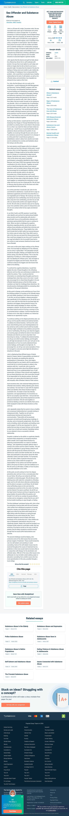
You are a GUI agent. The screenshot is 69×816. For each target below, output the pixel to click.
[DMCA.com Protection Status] (63, 716)
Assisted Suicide (28, 764)
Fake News (27, 758)
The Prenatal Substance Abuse (16, 674)
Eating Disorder (49, 764)
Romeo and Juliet (8, 730)
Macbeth (47, 727)
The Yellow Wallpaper (29, 747)
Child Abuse (7, 733)
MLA (17, 574)
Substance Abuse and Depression (49, 626)
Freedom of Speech (29, 741)
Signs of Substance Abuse (53, 102)
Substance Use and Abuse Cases (53, 126)
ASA (35, 574)
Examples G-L (7, 750)
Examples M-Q (28, 750)
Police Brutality (28, 730)
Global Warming (8, 727)
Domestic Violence (29, 761)
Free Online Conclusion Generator (33, 781)
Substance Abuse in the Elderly (16, 626)
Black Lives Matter (49, 733)
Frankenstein (48, 735)
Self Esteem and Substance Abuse (18, 662)
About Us (52, 792)
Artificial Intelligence (29, 755)
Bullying (6, 735)
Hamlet (26, 735)
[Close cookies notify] (67, 808)
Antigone (47, 758)
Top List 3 (47, 772)
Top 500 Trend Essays (9, 784)
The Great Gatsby (49, 730)
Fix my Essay (7, 781)
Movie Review (48, 752)
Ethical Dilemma (8, 758)
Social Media (7, 752)
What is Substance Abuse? (53, 94)
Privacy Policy (53, 797)
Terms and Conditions (55, 802)
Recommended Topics (50, 770)
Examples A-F (48, 747)
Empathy (18, 22)
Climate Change (28, 752)
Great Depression (8, 764)
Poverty (26, 738)
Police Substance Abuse (14, 637)
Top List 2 (26, 772)
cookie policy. (52, 810)
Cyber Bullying (48, 767)
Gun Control (48, 761)
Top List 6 (47, 775)
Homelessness (7, 747)
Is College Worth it (29, 767)
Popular (26, 770)
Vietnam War (27, 733)
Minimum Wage (49, 744)
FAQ (51, 795)
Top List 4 (6, 775)
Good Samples (48, 781)
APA (12, 574)
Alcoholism (10, 22)
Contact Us (53, 790)
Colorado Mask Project (10, 778)
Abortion (47, 755)
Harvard (23, 574)
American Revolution (29, 744)
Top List (6, 772)
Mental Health (7, 755)
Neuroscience (15, 7)
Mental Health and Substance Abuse (53, 134)
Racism (26, 727)
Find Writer (12, 811)
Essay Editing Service (50, 778)
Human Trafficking (49, 741)
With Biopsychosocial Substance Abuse (54, 118)
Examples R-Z (48, 750)
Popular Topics (28, 778)
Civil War (6, 738)
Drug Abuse (7, 770)
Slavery (6, 744)
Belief (14, 22)
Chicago (29, 574)
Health (10, 7)
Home (5, 7)
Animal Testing (48, 738)
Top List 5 (26, 775)
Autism (5, 767)
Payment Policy (54, 800)
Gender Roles (7, 741)
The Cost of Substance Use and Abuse (54, 110)
